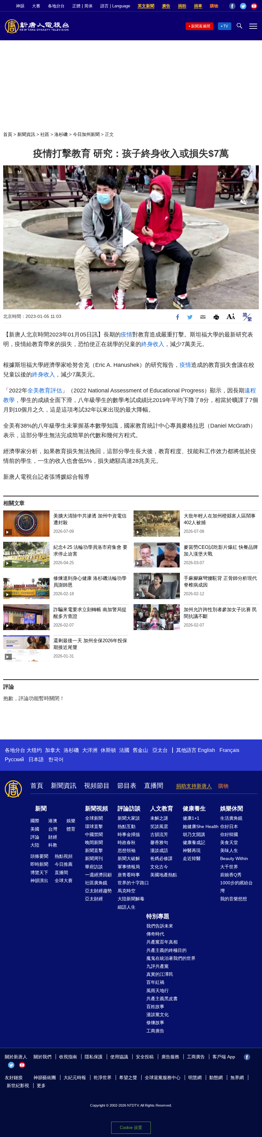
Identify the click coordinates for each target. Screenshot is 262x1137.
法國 (124, 750)
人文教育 (161, 808)
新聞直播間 (200, 26)
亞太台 (160, 750)
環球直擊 (94, 826)
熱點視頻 (64, 856)
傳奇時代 (155, 933)
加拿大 (52, 750)
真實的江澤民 (159, 974)
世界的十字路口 (133, 882)
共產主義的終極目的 (166, 950)
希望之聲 (128, 1077)
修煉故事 (155, 1022)
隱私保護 (94, 1056)
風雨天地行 (157, 990)
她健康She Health (201, 826)
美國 (34, 829)
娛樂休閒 (231, 808)
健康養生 (194, 808)
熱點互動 (126, 826)
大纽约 (34, 750)
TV (225, 26)
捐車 (198, 6)
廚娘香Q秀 (231, 874)
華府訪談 (94, 866)
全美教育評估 (44, 390)
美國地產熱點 (163, 874)
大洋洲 (89, 750)
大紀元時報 (75, 1077)
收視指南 (68, 1056)
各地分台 (56, 6)
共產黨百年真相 (162, 941)
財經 (52, 837)
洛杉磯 (61, 134)
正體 (76, 6)
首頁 (7, 134)
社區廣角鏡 (96, 882)
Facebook (232, 6)
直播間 (153, 785)
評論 (34, 837)
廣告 (166, 6)
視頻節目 (97, 785)
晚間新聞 (94, 842)
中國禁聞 (94, 834)
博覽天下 (39, 872)
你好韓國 (229, 834)
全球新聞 (94, 818)
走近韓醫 (192, 858)
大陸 (34, 845)
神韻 (20, 6)
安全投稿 (145, 1056)
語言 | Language (115, 6)
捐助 (182, 6)
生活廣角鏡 (231, 818)
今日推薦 (64, 864)
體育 (70, 829)
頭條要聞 (39, 856)
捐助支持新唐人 (194, 786)
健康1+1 (191, 818)
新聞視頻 (96, 808)
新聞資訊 (26, 134)
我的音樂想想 (233, 898)
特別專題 (157, 916)
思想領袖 (126, 850)
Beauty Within (234, 858)
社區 (44, 134)
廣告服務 (170, 1056)
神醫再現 (192, 850)
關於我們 (42, 1056)
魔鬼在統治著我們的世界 (171, 958)
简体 (88, 6)
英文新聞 (146, 6)
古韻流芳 (159, 834)
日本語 (36, 759)
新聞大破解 (129, 858)
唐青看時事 (129, 874)
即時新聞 (39, 864)
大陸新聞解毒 (131, 898)
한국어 (56, 759)
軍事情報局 (129, 866)
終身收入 (152, 344)
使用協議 (119, 1056)
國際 (34, 820)
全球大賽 (64, 880)
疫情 (126, 334)
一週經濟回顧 (98, 874)
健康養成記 (194, 842)
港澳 (52, 820)
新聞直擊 (94, 850)
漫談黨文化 (157, 1014)
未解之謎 (159, 818)
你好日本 (229, 826)
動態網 (216, 1077)
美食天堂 (229, 842)
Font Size (230, 316)
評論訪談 (129, 808)
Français (229, 750)
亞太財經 (94, 898)
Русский (14, 759)
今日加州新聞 (86, 134)
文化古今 (159, 866)
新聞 (41, 808)
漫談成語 (159, 850)
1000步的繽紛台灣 (236, 886)
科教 (52, 845)
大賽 (36, 6)
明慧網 (195, 1077)
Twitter (243, 6)
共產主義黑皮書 (162, 998)
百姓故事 (155, 1006)
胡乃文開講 (194, 834)
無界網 (237, 1077)
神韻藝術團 (45, 1077)
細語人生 (126, 907)
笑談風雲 (159, 826)
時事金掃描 (129, 834)
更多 (41, 1085)
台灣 (52, 829)
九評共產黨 (157, 966)
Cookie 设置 (131, 1127)
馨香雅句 (159, 842)
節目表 (126, 785)
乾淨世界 (103, 1077)
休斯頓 (108, 750)
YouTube (254, 6)
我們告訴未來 (159, 925)
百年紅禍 (155, 982)
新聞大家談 (129, 818)
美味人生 (229, 850)
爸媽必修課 (161, 858)
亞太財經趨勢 (98, 890)
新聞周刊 (94, 858)
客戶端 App (223, 1056)
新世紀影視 (18, 1085)
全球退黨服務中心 (163, 1077)
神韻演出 (39, 880)
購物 (214, 6)
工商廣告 (155, 1030)
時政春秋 (126, 842)
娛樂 (70, 820)
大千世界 (229, 866)
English (206, 750)
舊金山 (140, 750)
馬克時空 (126, 890)
